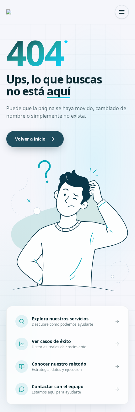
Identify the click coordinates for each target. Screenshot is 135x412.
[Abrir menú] (122, 12)
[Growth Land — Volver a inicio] (16, 11)
